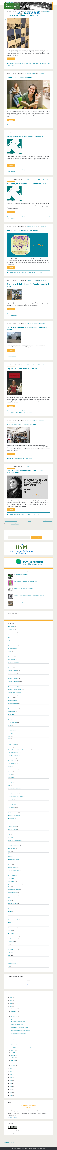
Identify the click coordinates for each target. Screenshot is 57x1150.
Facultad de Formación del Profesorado (16, 796)
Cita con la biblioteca (12, 744)
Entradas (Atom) (15, 524)
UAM (9, 955)
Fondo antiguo (11, 799)
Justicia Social (11, 821)
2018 (11, 1006)
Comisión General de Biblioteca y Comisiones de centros (19, 749)
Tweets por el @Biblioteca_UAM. (15, 617)
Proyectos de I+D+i (12, 875)
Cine (9, 741)
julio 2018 (13, 1050)
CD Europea (10, 733)
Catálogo (10, 728)
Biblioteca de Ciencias (32, 280)
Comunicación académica (13, 752)
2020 (11, 1000)
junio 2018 (13, 1052)
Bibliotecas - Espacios (12, 700)
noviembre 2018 (14, 1011)
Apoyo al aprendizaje (12, 648)
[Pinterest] (28, 14)
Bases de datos (11, 656)
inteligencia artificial (12, 818)
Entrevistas (10, 782)
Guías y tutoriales (11, 807)
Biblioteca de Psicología (13, 686)
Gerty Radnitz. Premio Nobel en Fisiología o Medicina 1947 (25, 471)
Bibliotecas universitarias (13, 708)
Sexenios (10, 930)
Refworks (10, 900)
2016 (11, 1071)
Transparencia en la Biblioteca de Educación (25, 136)
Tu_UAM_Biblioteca (12, 949)
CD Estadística (11, 730)
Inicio (29, 521)
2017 (11, 1068)
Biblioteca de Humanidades (16, 458)
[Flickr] (38, 14)
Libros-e (9, 823)
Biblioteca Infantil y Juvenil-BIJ (14, 692)
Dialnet (9, 766)
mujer (9, 834)
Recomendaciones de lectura (33, 272)
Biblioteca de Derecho (12, 673)
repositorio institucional (13, 903)
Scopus (9, 922)
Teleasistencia (11, 941)
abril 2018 (13, 1057)
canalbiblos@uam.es (12, 1117)
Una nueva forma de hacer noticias (21, 574)
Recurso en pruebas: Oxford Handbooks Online (23, 588)
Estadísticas (12, 171)
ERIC (9, 785)
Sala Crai (10, 914)
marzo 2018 (13, 1060)
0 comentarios (46, 11)
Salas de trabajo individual (13, 919)
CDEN (9, 736)
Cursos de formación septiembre (20, 77)
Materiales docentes (12, 826)
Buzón (9, 719)
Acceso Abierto (11, 626)
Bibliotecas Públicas (12, 706)
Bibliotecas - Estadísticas (13, 703)
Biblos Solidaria (11, 711)
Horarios (29, 458)
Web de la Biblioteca (12, 963)
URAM (9, 960)
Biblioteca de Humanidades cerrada (21, 424)
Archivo (9, 651)
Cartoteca (10, 725)
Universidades (11, 958)
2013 (11, 1080)
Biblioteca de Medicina (32, 226)
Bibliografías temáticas (12, 665)
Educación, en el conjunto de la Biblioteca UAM (26, 183)
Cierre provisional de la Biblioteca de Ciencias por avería (27, 328)
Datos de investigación (12, 763)
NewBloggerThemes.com (39, 1148)
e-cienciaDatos (11, 777)
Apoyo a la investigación (13, 645)
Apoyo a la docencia (12, 643)
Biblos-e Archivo (11, 714)
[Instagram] (35, 14)
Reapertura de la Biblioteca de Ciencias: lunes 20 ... (21, 1036)
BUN (9, 717)
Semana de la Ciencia (12, 927)
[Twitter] (21, 14)
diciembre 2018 (14, 1008)
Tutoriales (10, 952)
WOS (9, 969)
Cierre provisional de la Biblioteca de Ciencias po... (21, 1039)
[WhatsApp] (18, 14)
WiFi (9, 966)
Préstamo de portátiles (12, 867)
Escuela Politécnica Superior (14, 788)
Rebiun (9, 886)
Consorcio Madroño (12, 760)
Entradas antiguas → (47, 521)
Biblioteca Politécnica (12, 695)
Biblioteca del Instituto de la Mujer (15, 689)
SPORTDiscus (11, 933)
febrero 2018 (13, 1063)
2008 (11, 1095)
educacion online (11, 780)
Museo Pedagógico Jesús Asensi (14, 840)
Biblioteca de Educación (16, 63)
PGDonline (10, 856)
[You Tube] (31, 14)
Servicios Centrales (31, 73)
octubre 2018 (13, 1014)
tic (8, 947)
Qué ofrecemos (11, 881)
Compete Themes (20, 1148)
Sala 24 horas (10, 908)
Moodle (9, 832)
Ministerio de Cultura (12, 829)
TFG (9, 944)
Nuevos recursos (11, 848)
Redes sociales (11, 897)
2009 (11, 1092)
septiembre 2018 (14, 1016)
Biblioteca (10, 667)
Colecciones (37, 411)
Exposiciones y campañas (13, 793)
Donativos (10, 774)
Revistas (10, 906)
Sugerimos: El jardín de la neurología (22, 230)
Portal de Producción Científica (14, 862)
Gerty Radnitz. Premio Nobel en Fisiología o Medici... (21, 1047)
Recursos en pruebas (12, 895)
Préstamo (10, 864)
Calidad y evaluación (39, 63)
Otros (9, 851)
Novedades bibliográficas (13, 845)
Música (9, 843)
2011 (11, 1086)
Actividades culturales (12, 632)
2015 (11, 1074)
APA (9, 637)
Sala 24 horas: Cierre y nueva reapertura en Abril (23, 602)
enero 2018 (13, 1065)
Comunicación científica (31, 514)
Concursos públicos (12, 758)
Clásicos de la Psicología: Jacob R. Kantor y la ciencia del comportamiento (29, 595)
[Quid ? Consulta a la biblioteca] (28, 980)
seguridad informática (12, 925)
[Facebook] (25, 14)
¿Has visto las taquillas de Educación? (18, 1021)
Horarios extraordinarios (13, 812)
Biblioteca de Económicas (13, 676)
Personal (10, 853)
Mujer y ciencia (11, 837)
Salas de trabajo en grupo (13, 917)
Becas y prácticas (11, 659)
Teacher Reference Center (13, 936)
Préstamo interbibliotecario (13, 870)
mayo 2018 (13, 1055)
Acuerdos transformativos (13, 634)
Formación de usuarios (15, 125)
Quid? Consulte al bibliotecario (14, 884)
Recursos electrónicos (12, 892)
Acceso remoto (11, 629)
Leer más (11, 59)
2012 (11, 1083)
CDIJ (9, 738)
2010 (11, 1089)
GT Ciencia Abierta (12, 804)
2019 (11, 1003)
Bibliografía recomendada (13, 662)
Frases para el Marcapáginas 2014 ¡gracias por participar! (25, 581)
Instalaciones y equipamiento (14, 815)
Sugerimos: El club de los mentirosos (22, 368)
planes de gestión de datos (13, 859)
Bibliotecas (28, 63)
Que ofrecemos (11, 878)
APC (9, 640)
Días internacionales (12, 769)
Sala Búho (10, 911)
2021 (11, 997)
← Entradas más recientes (11, 521)
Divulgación (10, 771)
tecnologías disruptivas (12, 938)
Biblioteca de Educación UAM (34, 11)
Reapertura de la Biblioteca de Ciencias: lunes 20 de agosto (28, 285)
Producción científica (12, 873)
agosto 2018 (13, 1019)
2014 (11, 1077)
